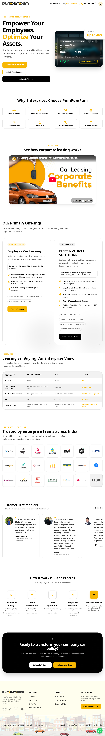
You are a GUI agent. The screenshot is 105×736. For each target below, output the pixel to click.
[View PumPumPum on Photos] (10, 709)
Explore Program (17, 309)
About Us (32, 697)
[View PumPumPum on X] (16, 709)
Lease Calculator (88, 61)
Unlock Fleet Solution (14, 72)
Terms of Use (73, 725)
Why (70, 4)
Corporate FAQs (60, 704)
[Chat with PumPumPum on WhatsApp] (100, 731)
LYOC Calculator (60, 700)
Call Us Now (87, 3)
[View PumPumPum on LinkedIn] (22, 709)
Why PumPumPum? (35, 708)
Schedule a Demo (91, 706)
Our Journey (33, 700)
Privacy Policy (61, 725)
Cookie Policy (98, 725)
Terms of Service (85, 725)
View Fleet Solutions (70, 337)
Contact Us (32, 704)
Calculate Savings (64, 665)
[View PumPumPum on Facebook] (4, 709)
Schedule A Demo (26, 79)
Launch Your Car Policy (15, 65)
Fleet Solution (55, 4)
